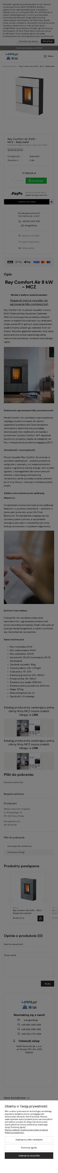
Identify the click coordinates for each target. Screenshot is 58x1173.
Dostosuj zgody (29, 1147)
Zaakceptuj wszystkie (29, 1155)
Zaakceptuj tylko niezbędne (29, 1139)
